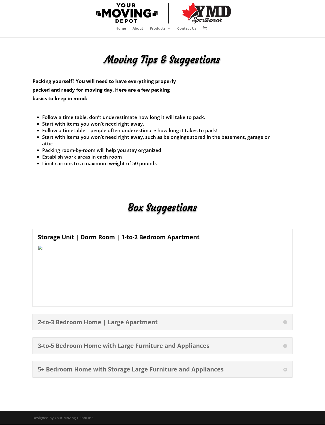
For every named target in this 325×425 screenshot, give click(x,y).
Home (121, 29)
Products (158, 29)
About (138, 29)
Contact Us (186, 29)
